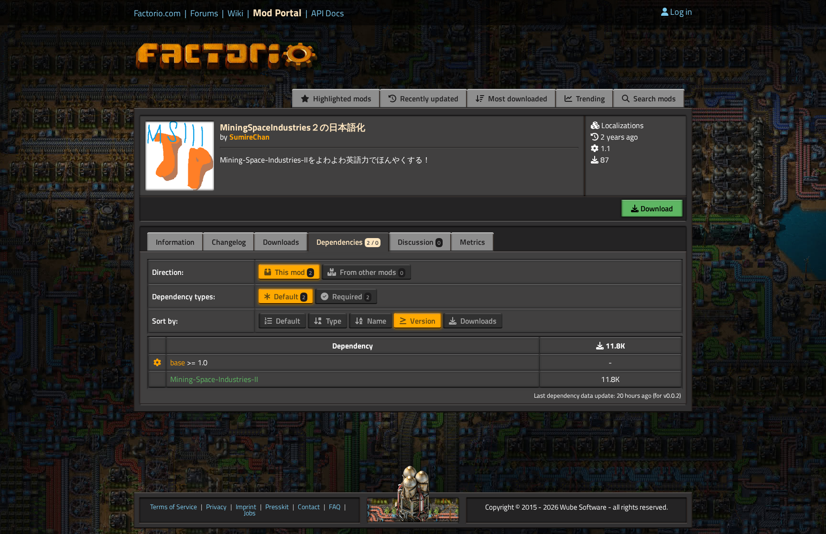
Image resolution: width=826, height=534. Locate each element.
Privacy (216, 507)
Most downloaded (516, 98)
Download (656, 208)
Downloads (281, 242)
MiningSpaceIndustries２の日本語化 (292, 127)
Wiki (235, 13)
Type (332, 321)
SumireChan (249, 136)
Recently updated (428, 98)
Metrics (472, 242)
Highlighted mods (341, 98)
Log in (681, 11)
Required (350, 296)
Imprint (246, 507)
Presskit (277, 507)
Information (175, 242)
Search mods (653, 98)
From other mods (370, 272)
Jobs (250, 513)
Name (375, 321)
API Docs (327, 13)
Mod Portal (277, 13)
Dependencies (347, 242)
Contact (309, 507)
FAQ (334, 507)
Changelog (229, 242)
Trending (589, 98)
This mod (292, 272)
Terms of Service (173, 507)
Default (288, 296)
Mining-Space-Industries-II (214, 379)
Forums (204, 13)
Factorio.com (157, 13)
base (178, 362)
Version (421, 321)
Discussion (419, 242)
